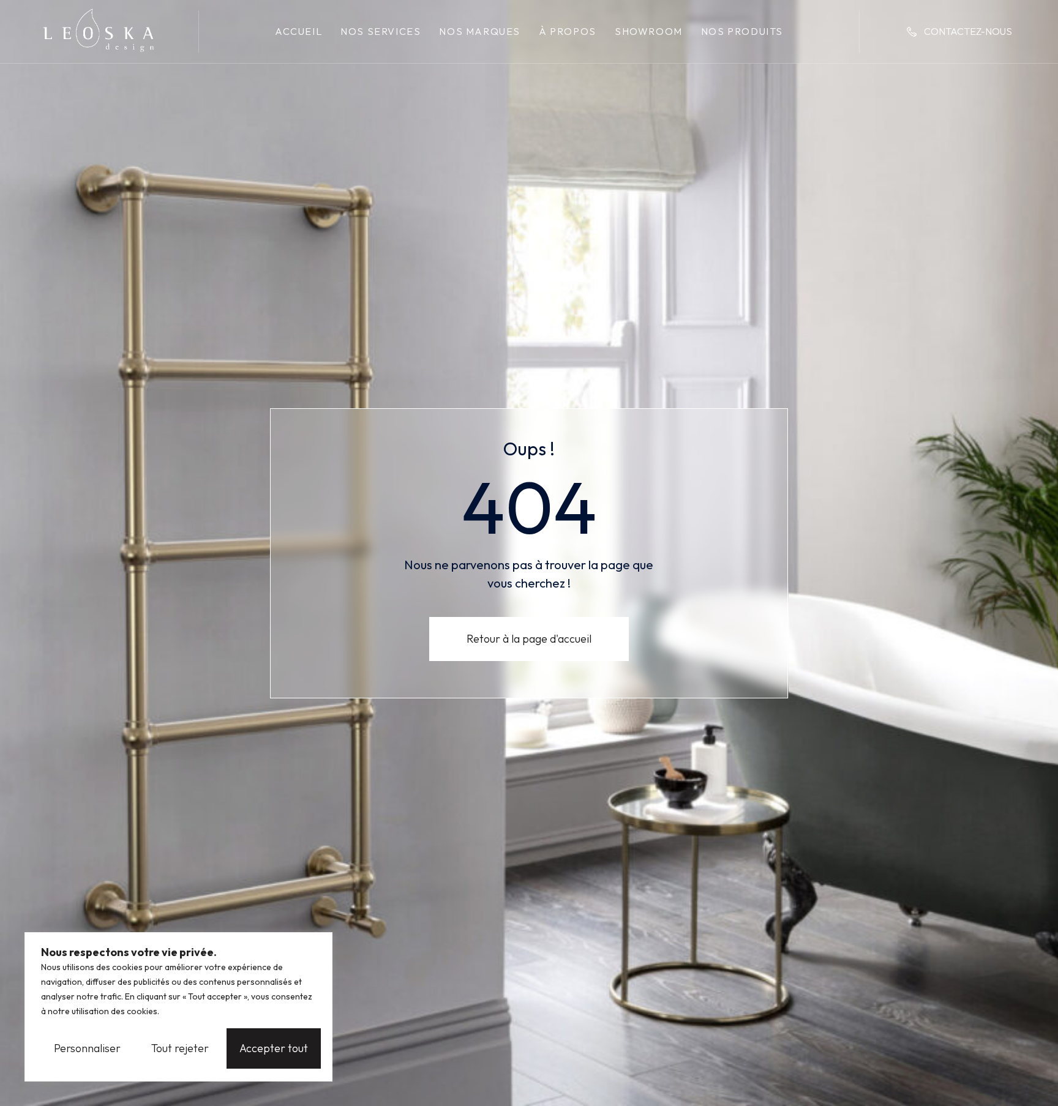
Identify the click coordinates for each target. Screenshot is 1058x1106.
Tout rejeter (180, 1048)
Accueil (298, 31)
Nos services (380, 31)
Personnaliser (87, 1048)
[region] (178, 1007)
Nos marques (479, 31)
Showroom (649, 31)
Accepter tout (273, 1048)
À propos (567, 31)
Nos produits (742, 31)
